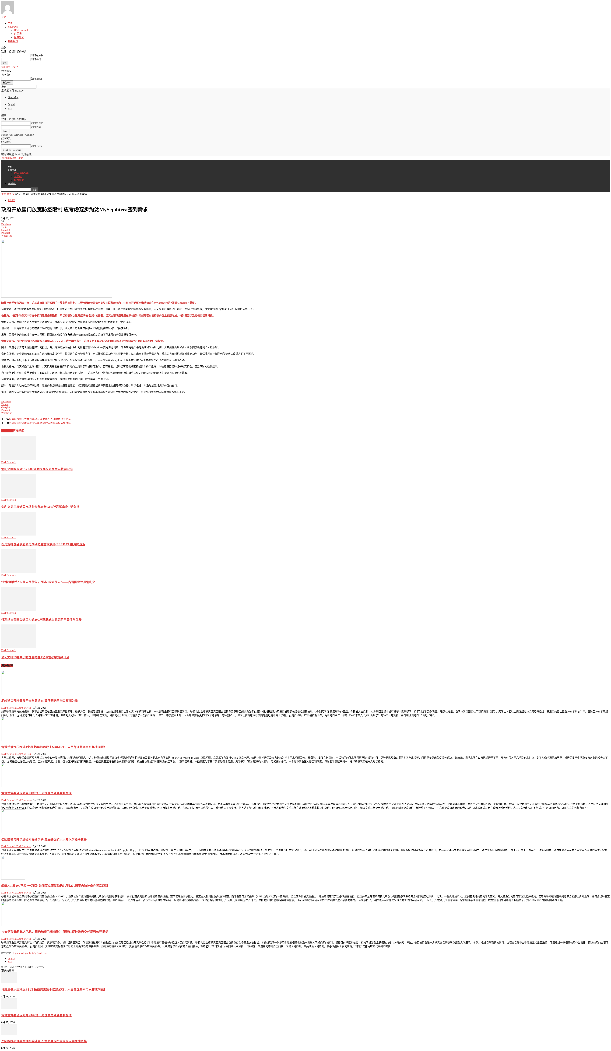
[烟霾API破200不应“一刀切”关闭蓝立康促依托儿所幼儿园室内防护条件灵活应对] (13, 878)
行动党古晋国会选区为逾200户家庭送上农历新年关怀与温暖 (41, 619)
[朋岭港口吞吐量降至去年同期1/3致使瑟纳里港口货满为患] (13, 694)
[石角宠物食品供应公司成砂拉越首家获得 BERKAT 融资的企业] (18, 534)
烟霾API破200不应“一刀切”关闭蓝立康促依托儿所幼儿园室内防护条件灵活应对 (54, 885)
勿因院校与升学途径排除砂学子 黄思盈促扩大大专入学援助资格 (44, 839)
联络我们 (13, 41)
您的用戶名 (37, 55)
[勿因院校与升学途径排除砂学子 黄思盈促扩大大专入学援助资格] (13, 832)
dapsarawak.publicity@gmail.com (30, 953)
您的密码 (36, 59)
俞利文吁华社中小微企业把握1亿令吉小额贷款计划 (35, 657)
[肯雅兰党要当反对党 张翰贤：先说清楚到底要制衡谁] (13, 786)
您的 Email (36, 78)
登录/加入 (13, 97)
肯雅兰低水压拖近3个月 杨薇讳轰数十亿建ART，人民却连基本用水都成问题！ (54, 747)
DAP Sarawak (21, 30)
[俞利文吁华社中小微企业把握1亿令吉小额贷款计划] (18, 647)
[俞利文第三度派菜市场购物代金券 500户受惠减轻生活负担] (18, 497)
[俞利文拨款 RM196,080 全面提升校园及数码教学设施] (18, 459)
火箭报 (18, 33)
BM (10, 108)
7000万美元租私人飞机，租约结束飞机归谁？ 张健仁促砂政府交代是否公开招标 (54, 931)
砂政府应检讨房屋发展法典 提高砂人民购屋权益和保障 (40, 423)
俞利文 (11, 194)
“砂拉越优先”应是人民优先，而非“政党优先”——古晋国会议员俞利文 (48, 582)
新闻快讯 (13, 27)
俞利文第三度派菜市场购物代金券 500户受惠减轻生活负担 (40, 506)
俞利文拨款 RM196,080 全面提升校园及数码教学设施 (37, 469)
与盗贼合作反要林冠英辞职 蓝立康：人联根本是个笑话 (40, 419)
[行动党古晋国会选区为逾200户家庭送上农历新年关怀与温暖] (18, 610)
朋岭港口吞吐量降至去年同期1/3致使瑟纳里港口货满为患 (39, 700)
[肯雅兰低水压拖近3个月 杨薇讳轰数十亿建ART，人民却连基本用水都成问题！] (13, 740)
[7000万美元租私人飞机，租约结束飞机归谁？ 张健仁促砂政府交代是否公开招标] (13, 925)
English (11, 104)
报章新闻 (19, 37)
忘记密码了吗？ (10, 67)
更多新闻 (18, 430)
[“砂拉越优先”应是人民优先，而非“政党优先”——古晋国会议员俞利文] (18, 572)
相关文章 (7, 430)
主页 (10, 23)
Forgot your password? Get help (17, 134)
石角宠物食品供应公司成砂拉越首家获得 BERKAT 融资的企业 (43, 544)
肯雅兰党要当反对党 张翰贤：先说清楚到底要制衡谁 (36, 793)
